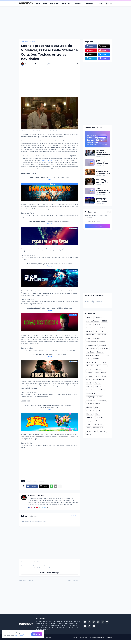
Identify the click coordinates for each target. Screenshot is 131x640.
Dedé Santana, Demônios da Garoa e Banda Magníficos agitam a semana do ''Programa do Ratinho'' (102, 200)
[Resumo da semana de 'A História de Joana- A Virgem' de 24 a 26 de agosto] (90, 153)
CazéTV (102, 328)
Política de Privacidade (96, 637)
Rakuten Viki (90, 400)
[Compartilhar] (76, 64)
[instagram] (31, 507)
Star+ (97, 414)
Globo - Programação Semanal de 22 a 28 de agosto (103, 162)
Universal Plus (98, 428)
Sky (99, 410)
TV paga (89, 421)
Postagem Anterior (26, 580)
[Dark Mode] (107, 3)
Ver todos (74, 516)
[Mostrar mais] (60, 486)
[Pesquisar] (110, 3)
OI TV (88, 379)
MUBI (98, 366)
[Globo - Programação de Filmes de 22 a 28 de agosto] (90, 191)
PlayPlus (97, 383)
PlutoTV (98, 386)
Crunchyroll (102, 335)
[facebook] (29, 507)
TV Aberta (100, 417)
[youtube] (37, 507)
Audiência (98, 317)
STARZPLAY (90, 410)
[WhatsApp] (51, 486)
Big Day (97, 324)
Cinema (89, 331)
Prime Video (99, 390)
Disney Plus (103, 345)
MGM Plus (89, 366)
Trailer (49, 179)
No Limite (97, 369)
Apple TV (89, 317)
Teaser (88, 424)
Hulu (88, 359)
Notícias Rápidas (100, 373)
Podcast (89, 390)
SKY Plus (89, 407)
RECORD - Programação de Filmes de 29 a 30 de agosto (102, 171)
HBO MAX (105, 355)
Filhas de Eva (104, 348)
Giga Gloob (90, 352)
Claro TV (104, 331)
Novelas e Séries (100, 376)
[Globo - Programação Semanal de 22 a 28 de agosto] (90, 162)
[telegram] (42, 507)
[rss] (94, 626)
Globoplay (100, 352)
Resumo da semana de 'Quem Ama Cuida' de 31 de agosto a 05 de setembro (102, 181)
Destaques (66, 3)
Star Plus (89, 414)
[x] (89, 622)
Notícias (34, 481)
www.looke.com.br (48, 160)
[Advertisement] (65, 22)
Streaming (41, 481)
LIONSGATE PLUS (92, 362)
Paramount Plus (98, 379)
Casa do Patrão (91, 328)
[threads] (47, 507)
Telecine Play (98, 424)
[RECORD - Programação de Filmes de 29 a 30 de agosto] (90, 172)
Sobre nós (83, 637)
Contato (100, 3)
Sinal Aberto (54, 3)
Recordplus (101, 400)
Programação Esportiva (94, 397)
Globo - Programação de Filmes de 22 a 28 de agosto (102, 190)
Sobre (45, 3)
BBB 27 (89, 324)
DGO (88, 338)
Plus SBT (89, 386)
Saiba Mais (18, 635)
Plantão (89, 383)
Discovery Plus (91, 345)
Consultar (77, 3)
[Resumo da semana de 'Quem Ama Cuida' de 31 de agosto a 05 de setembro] (90, 181)
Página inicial (25, 41)
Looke (33, 41)
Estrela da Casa (91, 348)
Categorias (89, 3)
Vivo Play (102, 431)
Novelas (89, 376)
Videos (88, 431)
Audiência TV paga (92, 321)
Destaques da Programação (95, 342)
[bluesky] (45, 507)
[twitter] (34, 507)
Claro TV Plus (90, 335)
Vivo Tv (88, 435)
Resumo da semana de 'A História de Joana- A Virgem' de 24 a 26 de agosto (102, 152)
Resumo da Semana (93, 404)
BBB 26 (104, 321)
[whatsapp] (39, 507)
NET (104, 366)
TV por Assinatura (100, 421)
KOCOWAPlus (97, 359)
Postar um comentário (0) (49, 573)
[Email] (55, 486)
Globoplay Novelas (92, 355)
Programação (91, 393)
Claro (96, 331)
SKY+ (97, 407)
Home (38, 3)
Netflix (88, 369)
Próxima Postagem (72, 580)
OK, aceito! (36, 634)
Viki (95, 431)
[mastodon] (85, 626)
